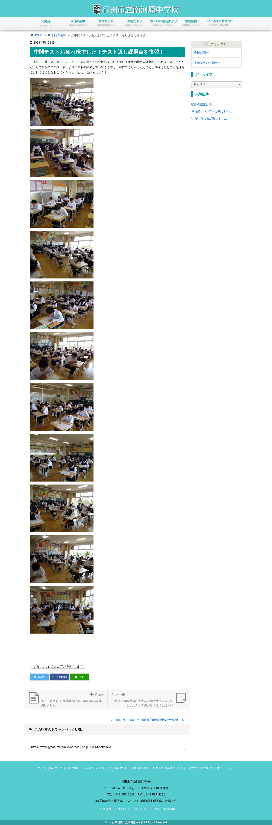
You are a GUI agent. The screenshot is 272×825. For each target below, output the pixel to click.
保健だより (141, 768)
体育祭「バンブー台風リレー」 (212, 111)
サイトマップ (226, 768)
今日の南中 (58, 35)
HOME (38, 35)
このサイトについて (199, 768)
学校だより (122, 768)
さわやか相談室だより (167, 768)
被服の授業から (201, 104)
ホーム (41, 768)
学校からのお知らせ (207, 62)
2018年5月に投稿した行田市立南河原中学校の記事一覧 (148, 720)
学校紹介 (56, 768)
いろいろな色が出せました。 (210, 118)
